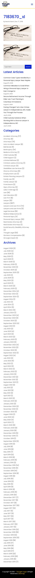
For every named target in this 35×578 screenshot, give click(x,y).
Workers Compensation (13, 235)
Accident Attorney (11, 136)
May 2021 (7, 393)
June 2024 (7, 304)
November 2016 (9, 532)
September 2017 (10, 505)
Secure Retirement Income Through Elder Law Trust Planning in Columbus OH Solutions (17, 99)
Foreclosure (8, 184)
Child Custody (9, 155)
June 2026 (7, 254)
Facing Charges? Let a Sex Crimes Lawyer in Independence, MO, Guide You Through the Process (17, 110)
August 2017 (8, 508)
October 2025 (9, 270)
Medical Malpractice (11, 214)
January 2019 (8, 462)
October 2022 (9, 350)
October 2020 (9, 412)
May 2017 (7, 516)
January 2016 (8, 559)
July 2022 (7, 358)
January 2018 (8, 495)
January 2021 (8, 404)
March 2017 (8, 521)
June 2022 (7, 361)
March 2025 (8, 286)
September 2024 (10, 296)
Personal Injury (9, 216)
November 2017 (9, 500)
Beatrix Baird (9, 22)
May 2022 (7, 363)
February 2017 (9, 524)
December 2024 (10, 291)
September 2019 (10, 441)
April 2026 (7, 259)
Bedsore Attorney (10, 152)
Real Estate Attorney (11, 222)
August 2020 (8, 414)
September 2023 (10, 323)
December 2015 (10, 562)
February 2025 (9, 288)
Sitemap (21, 573)
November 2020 (10, 409)
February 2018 (9, 492)
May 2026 (7, 256)
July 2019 (7, 446)
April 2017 (7, 519)
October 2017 (9, 503)
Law (5, 192)
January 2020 (9, 430)
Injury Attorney (9, 187)
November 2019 (9, 436)
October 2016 (9, 535)
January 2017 (8, 527)
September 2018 (10, 473)
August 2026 (8, 248)
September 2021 (10, 382)
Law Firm (7, 198)
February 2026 (9, 264)
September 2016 (10, 537)
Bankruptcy (8, 149)
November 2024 (10, 294)
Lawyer (6, 200)
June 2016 (7, 545)
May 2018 (7, 484)
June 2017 (7, 513)
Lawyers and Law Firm (12, 206)
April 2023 (7, 334)
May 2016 (7, 548)
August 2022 (8, 355)
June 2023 (7, 331)
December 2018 (10, 465)
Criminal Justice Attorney (13, 163)
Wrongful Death (10, 238)
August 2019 (8, 444)
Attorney (7, 139)
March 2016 (8, 554)
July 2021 (7, 387)
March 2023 (8, 337)
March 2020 (8, 425)
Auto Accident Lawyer (12, 144)
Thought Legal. (21, 572)
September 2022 (10, 353)
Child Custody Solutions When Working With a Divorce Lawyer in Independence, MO (16, 120)
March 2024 (8, 310)
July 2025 (7, 275)
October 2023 (9, 320)
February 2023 (9, 339)
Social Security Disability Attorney (16, 227)
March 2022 (8, 369)
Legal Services (9, 211)
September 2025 (10, 272)
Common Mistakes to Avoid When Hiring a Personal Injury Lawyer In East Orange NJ (16, 88)
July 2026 (7, 251)
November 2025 (10, 267)
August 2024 (8, 299)
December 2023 (10, 315)
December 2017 (10, 497)
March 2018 (8, 489)
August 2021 (8, 385)
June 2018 (7, 481)
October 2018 (9, 471)
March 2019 (8, 457)
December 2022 (10, 345)
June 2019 (7, 449)
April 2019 (7, 454)
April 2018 (7, 487)
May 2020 (7, 420)
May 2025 (7, 280)
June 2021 (7, 390)
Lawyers (7, 203)
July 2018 (7, 478)
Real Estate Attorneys (12, 224)
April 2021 (7, 395)
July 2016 (7, 543)
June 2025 (7, 278)
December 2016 (10, 529)
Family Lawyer (9, 182)
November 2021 (9, 379)
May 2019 (7, 452)
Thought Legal (9, 233)
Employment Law (10, 174)
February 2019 (9, 460)
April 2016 (7, 551)
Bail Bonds (7, 147)
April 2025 (7, 283)
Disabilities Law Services (13, 168)
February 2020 (9, 428)
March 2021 (8, 398)
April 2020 (7, 422)
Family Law (8, 179)
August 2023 (8, 326)
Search (28, 67)
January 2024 (9, 312)
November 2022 (10, 347)
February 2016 (9, 556)
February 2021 (9, 401)
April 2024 (7, 307)
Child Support (9, 158)
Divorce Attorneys (11, 171)
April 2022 (7, 366)
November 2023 (10, 318)
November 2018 (9, 468)
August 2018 (8, 476)
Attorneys (7, 141)
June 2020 (7, 417)
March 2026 (8, 262)
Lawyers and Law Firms (12, 208)
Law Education (9, 195)
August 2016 (8, 540)
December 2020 (10, 406)
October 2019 (9, 438)
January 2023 (9, 342)
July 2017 (7, 511)
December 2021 (9, 377)
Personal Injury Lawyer (12, 219)
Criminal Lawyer (10, 166)
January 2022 (9, 374)
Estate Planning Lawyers (13, 176)
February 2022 (9, 371)
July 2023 (7, 329)
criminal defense (10, 160)
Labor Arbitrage (10, 190)
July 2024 (7, 302)
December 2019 (9, 433)
